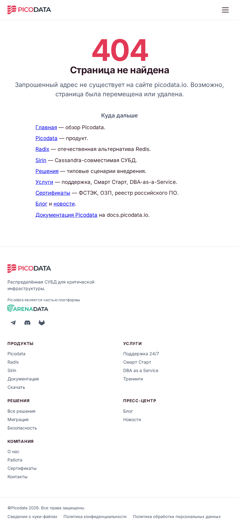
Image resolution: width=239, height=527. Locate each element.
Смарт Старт (137, 362)
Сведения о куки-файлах (32, 516)
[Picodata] (29, 10)
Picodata (46, 138)
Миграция (18, 419)
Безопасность (22, 427)
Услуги (44, 182)
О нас (13, 451)
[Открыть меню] (225, 10)
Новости (132, 419)
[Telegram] (13, 322)
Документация (23, 378)
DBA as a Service (140, 370)
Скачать (16, 387)
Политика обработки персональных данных (177, 516)
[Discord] (27, 322)
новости (64, 204)
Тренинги (133, 378)
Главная (46, 127)
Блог (41, 204)
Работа (14, 459)
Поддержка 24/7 (141, 353)
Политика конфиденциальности (95, 516)
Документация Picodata (66, 215)
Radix (42, 149)
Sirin (40, 160)
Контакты (17, 476)
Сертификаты (52, 193)
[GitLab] (41, 322)
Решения (47, 171)
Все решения (21, 411)
